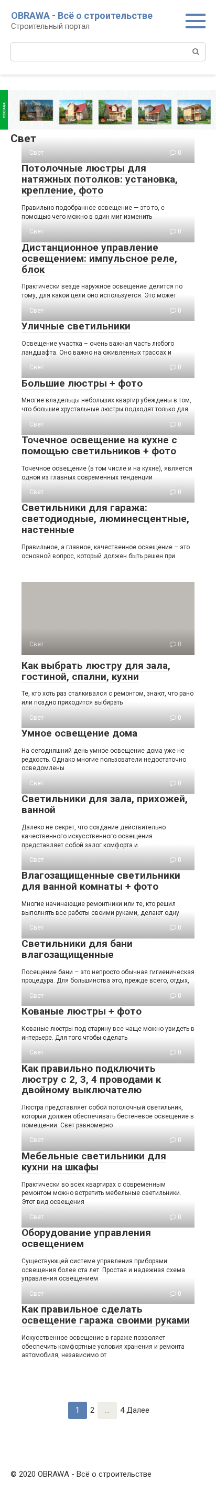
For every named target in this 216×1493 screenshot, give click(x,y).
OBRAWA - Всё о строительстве (82, 15)
